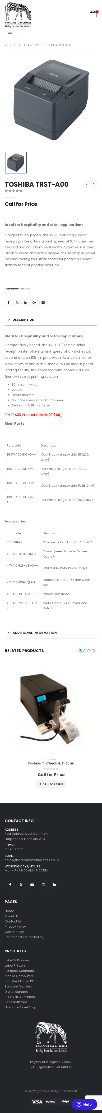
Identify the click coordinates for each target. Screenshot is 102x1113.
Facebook (8, 302)
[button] (80, 651)
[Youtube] (32, 884)
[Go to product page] (51, 708)
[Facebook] (10, 884)
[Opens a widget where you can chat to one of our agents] (84, 1105)
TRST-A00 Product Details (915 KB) (33, 414)
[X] (21, 884)
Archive (25, 288)
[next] (94, 184)
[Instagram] (43, 884)
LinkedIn (26, 302)
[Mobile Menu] (10, 34)
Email (43, 302)
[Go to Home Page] (6, 45)
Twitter (17, 302)
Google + (34, 302)
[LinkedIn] (54, 884)
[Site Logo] (18, 15)
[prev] (86, 184)
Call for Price (52, 784)
